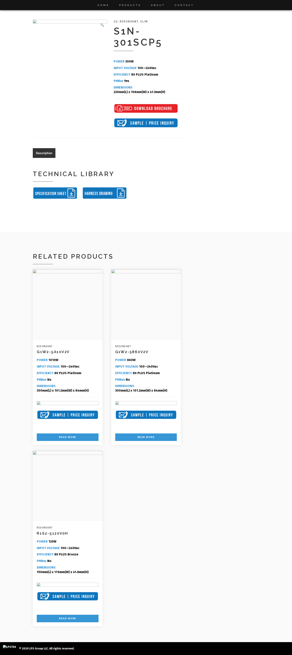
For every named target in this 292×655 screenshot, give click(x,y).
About (158, 5)
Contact (184, 5)
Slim (144, 21)
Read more (67, 437)
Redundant (129, 21)
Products (130, 5)
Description (44, 153)
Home (103, 5)
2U (116, 21)
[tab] (44, 153)
